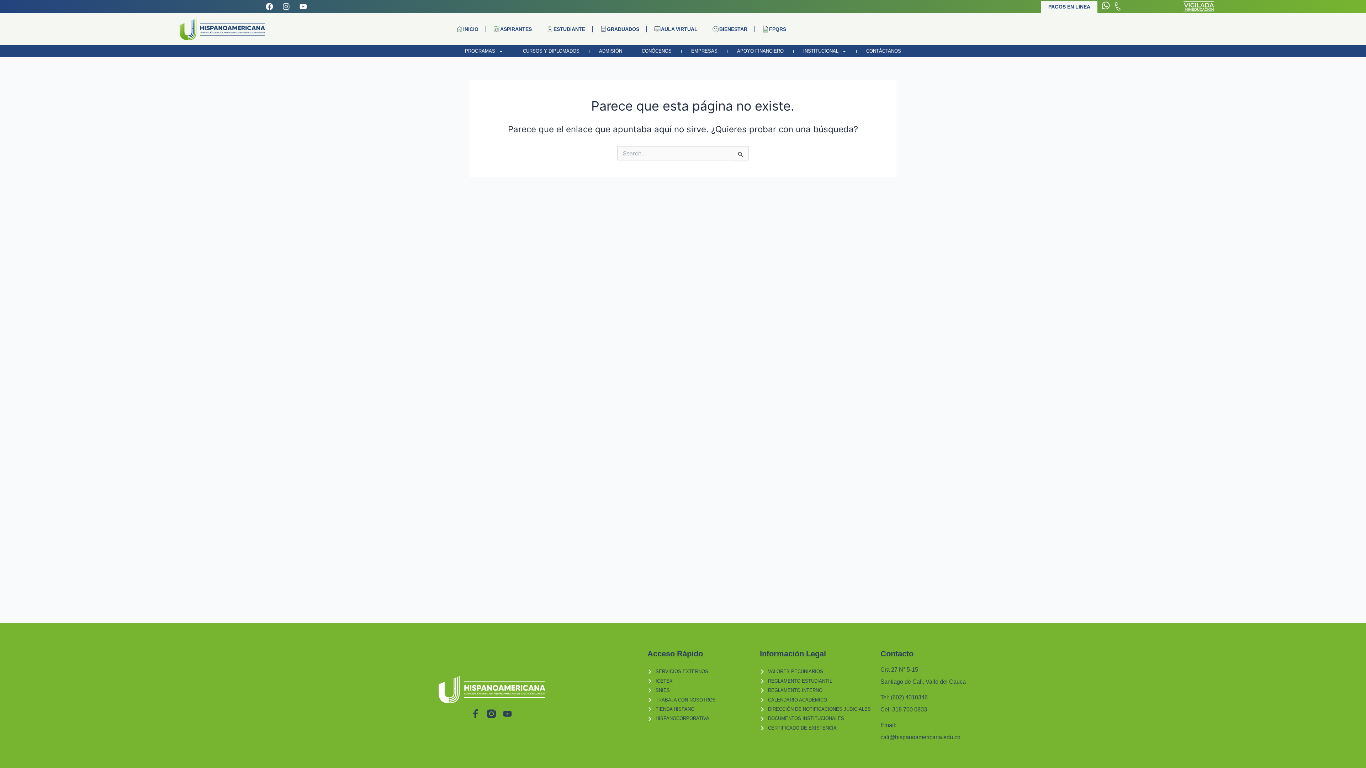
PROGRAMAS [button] (480, 51)
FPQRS (777, 29)
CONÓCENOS (657, 51)
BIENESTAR (733, 29)
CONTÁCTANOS (883, 51)
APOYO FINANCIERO (760, 51)
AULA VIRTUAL (679, 29)
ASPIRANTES (516, 29)
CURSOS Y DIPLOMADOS (551, 51)
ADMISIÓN (610, 51)
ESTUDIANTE (569, 29)
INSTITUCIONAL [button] (820, 51)
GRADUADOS (623, 29)
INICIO (470, 29)
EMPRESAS (704, 51)
